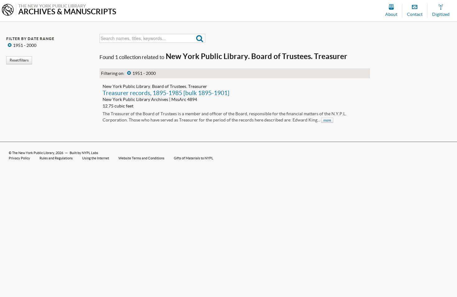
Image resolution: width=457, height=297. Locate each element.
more (327, 120)
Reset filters (19, 60)
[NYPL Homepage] (8, 10)
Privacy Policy (19, 158)
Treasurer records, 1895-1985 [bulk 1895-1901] (166, 92)
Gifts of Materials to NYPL (193, 158)
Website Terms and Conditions (141, 158)
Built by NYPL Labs (84, 153)
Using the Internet (95, 158)
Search (199, 38)
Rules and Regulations (56, 158)
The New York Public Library (33, 153)
